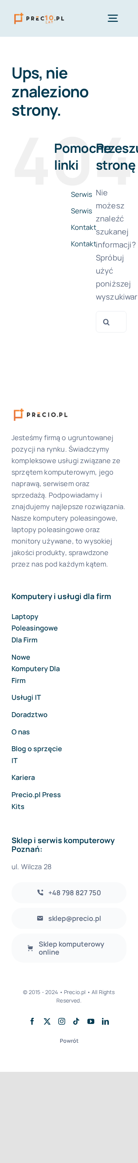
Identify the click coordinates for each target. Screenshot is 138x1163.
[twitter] (47, 1021)
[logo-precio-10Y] (39, 13)
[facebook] (32, 1021)
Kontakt (83, 227)
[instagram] (61, 1021)
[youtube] (90, 1021)
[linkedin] (105, 1021)
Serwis (81, 194)
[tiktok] (76, 1021)
